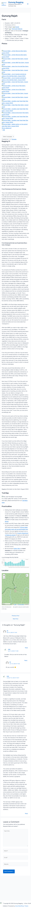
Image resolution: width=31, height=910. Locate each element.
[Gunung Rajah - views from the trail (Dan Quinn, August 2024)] (15, 67)
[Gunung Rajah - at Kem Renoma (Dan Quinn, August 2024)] (15, 52)
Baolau (7, 521)
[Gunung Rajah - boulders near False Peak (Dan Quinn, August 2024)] (15, 102)
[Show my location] (27, 575)
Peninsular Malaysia (17, 29)
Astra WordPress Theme (21, 906)
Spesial (17, 27)
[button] (15, 588)
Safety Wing (17, 548)
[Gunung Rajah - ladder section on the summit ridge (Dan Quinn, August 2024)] (15, 125)
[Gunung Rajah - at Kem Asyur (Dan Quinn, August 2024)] (15, 86)
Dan (9, 649)
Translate (13, 139)
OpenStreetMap (21, 604)
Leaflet (15, 604)
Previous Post (15, 615)
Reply (26, 647)
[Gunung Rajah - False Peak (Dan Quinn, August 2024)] (15, 106)
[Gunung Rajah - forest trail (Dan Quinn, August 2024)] (15, 59)
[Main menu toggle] (27, 4)
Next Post (15, 618)
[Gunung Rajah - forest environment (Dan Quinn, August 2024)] (15, 113)
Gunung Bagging (15, 2)
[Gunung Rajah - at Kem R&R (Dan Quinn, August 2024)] (15, 63)
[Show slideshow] (6, 128)
